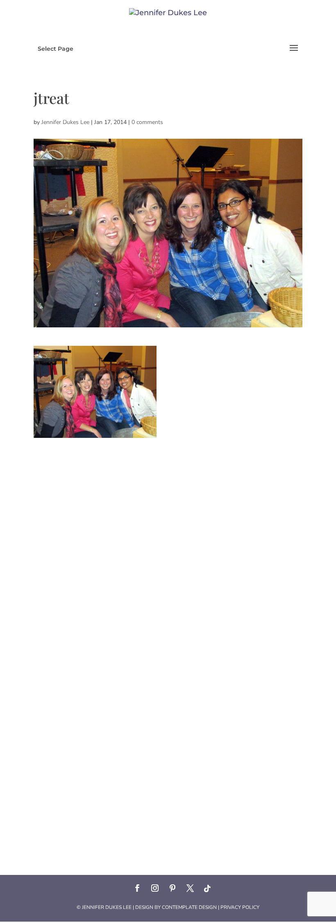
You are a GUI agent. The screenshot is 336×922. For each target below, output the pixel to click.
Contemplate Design (189, 907)
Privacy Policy (239, 907)
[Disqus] (168, 540)
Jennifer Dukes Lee (65, 122)
